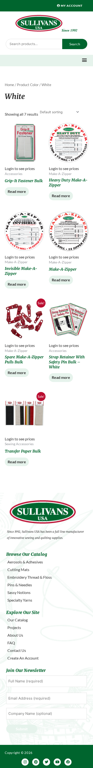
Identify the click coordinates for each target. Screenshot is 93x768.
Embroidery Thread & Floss (29, 577)
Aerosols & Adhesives (25, 562)
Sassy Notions (19, 592)
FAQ (11, 642)
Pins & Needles (19, 584)
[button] (84, 60)
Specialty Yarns (19, 600)
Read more (17, 191)
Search (74, 44)
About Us (15, 635)
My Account (71, 5)
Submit (22, 729)
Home (9, 84)
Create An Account (23, 658)
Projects (14, 627)
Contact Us (16, 650)
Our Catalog (17, 620)
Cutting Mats (18, 569)
